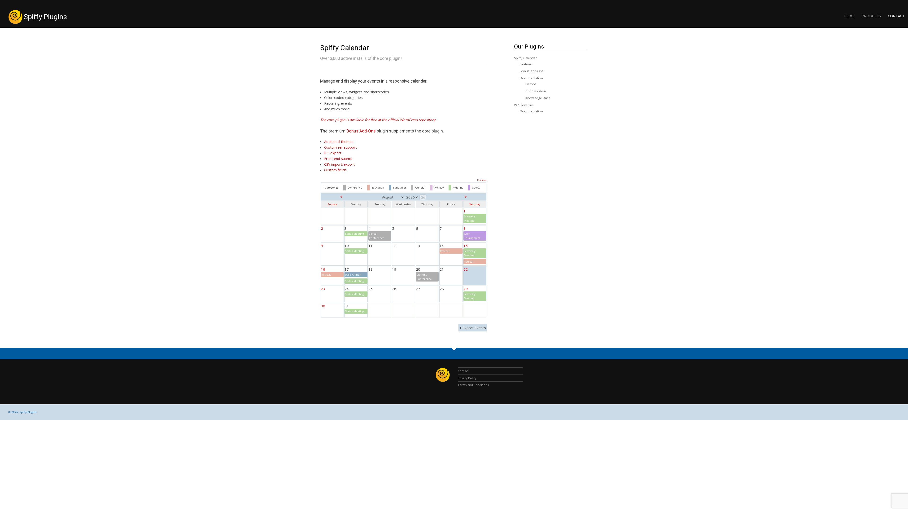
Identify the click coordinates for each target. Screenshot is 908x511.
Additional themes (339, 141)
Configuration (535, 91)
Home (849, 15)
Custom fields (335, 169)
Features (526, 64)
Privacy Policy (467, 378)
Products (871, 15)
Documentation (531, 78)
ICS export (332, 152)
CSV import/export (339, 164)
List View (481, 180)
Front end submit (338, 158)
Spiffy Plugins (45, 17)
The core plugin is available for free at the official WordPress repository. (378, 119)
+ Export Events (472, 327)
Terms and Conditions (473, 385)
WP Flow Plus (524, 105)
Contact (896, 15)
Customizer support (340, 147)
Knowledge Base (537, 98)
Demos (531, 84)
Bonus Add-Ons (361, 130)
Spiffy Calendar (344, 48)
